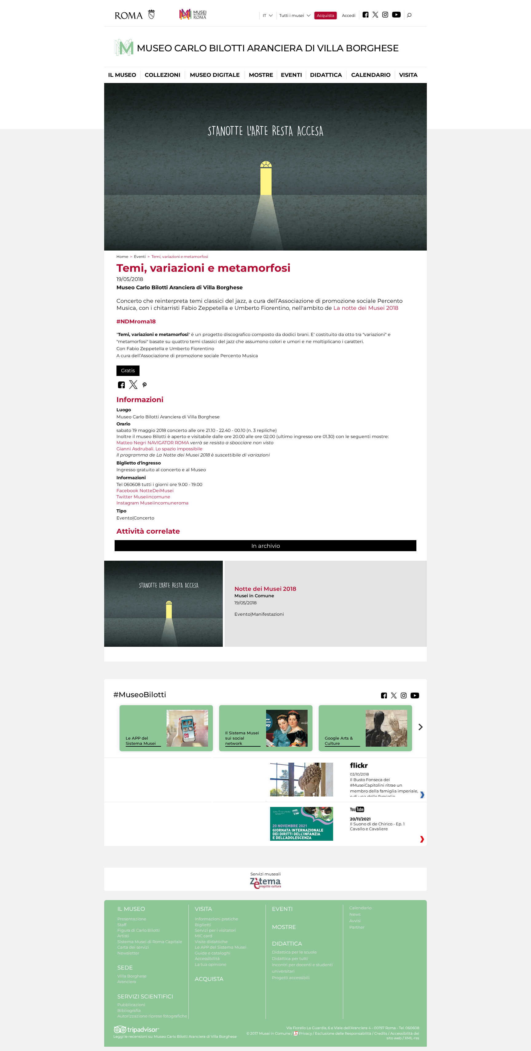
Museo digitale (215, 75)
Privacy (305, 1033)
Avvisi (355, 920)
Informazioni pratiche (216, 918)
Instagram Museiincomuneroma (152, 503)
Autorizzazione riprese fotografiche (152, 1015)
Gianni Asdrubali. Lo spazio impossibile (159, 449)
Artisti (123, 935)
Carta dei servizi (133, 947)
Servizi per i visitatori (215, 930)
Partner (356, 927)
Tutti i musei (291, 15)
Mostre (261, 75)
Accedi (349, 15)
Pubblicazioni (131, 1004)
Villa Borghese (132, 976)
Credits (380, 1033)
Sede (125, 967)
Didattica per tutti (290, 958)
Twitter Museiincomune (143, 497)
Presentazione (131, 918)
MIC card (203, 935)
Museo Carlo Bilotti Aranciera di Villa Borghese (268, 48)
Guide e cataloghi (212, 952)
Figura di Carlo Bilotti (138, 930)
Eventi (291, 75)
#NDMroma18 (136, 321)
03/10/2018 (384, 788)
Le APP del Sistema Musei (141, 741)
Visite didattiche (211, 941)
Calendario (371, 75)
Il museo (122, 75)
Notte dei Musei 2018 (265, 588)
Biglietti (203, 924)
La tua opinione (210, 964)
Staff (121, 924)
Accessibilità (207, 958)
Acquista (325, 15)
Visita (408, 75)
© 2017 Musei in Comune (268, 1033)
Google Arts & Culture (339, 741)
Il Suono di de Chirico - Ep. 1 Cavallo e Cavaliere (377, 826)
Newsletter (128, 952)
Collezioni (162, 75)
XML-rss (412, 1038)
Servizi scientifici (145, 996)
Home (122, 256)
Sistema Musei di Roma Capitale (149, 941)
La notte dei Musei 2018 (365, 308)
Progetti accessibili (291, 977)
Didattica (326, 75)
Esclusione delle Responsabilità (343, 1033)
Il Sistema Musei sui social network (242, 738)
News (354, 914)
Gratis (128, 370)
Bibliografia (129, 1010)
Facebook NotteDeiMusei (145, 490)
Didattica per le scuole (294, 952)
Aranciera (126, 981)
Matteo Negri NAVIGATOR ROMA (152, 442)
